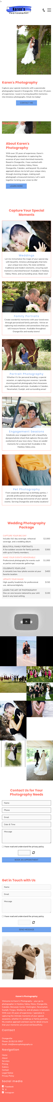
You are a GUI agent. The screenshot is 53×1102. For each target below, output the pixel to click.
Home (4, 1055)
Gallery (5, 1067)
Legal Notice (7, 1073)
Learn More (16, 186)
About (5, 1058)
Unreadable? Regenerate (33, 922)
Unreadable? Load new (33, 852)
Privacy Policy (8, 1076)
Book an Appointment (26, 859)
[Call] (43, 10)
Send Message (26, 929)
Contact (5, 1070)
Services (5, 1061)
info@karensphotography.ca (20, 1044)
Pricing (5, 1064)
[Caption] (13, 679)
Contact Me (26, 103)
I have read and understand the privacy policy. (24, 846)
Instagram (9, 1092)
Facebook (9, 1086)
